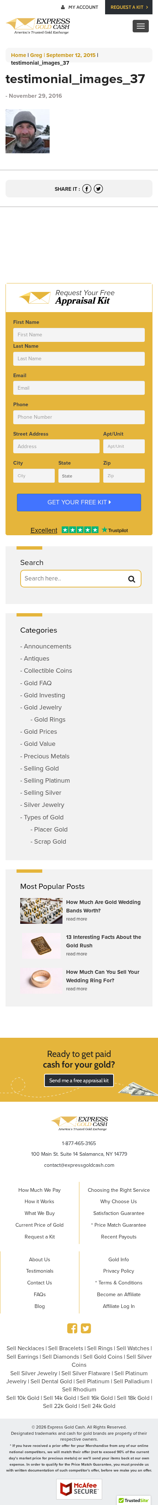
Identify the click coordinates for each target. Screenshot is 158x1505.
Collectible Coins (48, 670)
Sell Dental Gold (51, 1381)
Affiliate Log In (119, 1306)
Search (32, 562)
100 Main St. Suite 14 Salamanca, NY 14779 (79, 1154)
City (18, 463)
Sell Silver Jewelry (33, 1373)
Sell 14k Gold (59, 1398)
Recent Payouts (119, 1237)
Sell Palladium (132, 1381)
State (64, 463)
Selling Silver (42, 793)
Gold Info (118, 1259)
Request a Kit (127, 7)
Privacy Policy (118, 1271)
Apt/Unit (113, 434)
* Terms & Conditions (119, 1283)
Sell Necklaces (25, 1348)
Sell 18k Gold (133, 1398)
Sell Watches (132, 1348)
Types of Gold (44, 817)
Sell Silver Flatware (85, 1373)
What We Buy (40, 1213)
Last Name (26, 346)
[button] (132, 579)
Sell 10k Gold (22, 1398)
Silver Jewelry (44, 805)
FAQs (40, 1294)
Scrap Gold (50, 841)
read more (76, 919)
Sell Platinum (92, 1381)
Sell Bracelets (65, 1348)
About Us (39, 1259)
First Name (26, 322)
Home (18, 55)
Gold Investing (44, 695)
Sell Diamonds (60, 1357)
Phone (20, 404)
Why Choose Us (118, 1201)
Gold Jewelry (43, 707)
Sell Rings (99, 1348)
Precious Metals (46, 756)
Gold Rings (49, 719)
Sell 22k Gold (60, 1406)
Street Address (31, 434)
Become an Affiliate (119, 1294)
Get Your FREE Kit (78, 502)
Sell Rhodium (79, 1389)
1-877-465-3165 (79, 1143)
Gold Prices (40, 732)
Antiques (36, 658)
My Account (83, 7)
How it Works (39, 1201)
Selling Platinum (47, 780)
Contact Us (39, 1283)
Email (19, 375)
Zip (107, 463)
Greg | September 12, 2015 (63, 55)
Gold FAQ (38, 683)
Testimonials (40, 1271)
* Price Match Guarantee (118, 1225)
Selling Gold (41, 768)
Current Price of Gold (39, 1225)
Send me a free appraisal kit (79, 1080)
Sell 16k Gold (96, 1398)
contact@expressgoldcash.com (79, 1165)
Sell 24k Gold (98, 1406)
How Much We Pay (39, 1190)
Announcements (47, 646)
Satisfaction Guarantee (118, 1213)
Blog (40, 1306)
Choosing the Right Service (119, 1190)
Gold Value (39, 744)
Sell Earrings (22, 1357)
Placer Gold (51, 829)
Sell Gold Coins (102, 1357)
